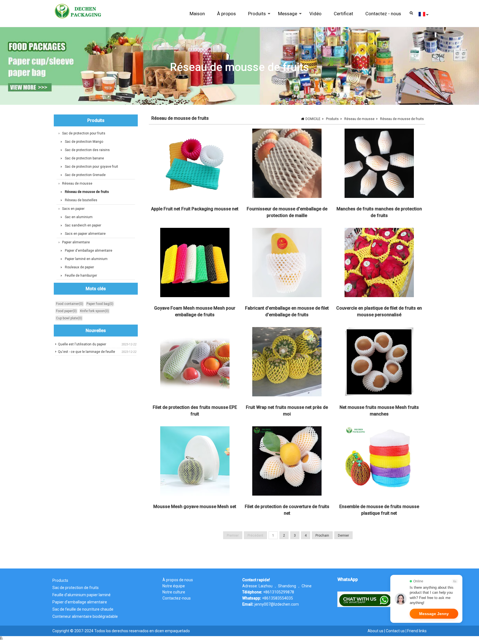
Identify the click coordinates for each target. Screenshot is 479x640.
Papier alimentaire (76, 242)
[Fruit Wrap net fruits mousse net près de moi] (287, 363)
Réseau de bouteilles (81, 200)
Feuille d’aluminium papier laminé (81, 595)
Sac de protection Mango (84, 142)
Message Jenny (434, 613)
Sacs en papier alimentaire (85, 234)
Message (284, 19)
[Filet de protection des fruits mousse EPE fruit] (195, 363)
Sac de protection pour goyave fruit (91, 167)
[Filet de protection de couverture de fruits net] (287, 462)
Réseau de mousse (359, 119)
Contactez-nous (176, 598)
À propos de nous (177, 580)
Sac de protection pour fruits (83, 133)
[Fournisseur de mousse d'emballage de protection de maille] (287, 164)
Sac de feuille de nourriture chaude (82, 609)
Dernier (343, 535)
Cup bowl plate (69, 318)
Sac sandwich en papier (83, 225)
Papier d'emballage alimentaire (88, 251)
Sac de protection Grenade (85, 175)
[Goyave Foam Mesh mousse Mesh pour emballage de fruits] (195, 263)
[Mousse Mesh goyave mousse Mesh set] (195, 462)
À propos (226, 13)
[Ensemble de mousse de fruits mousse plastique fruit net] (379, 462)
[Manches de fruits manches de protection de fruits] (379, 164)
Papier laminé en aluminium (86, 259)
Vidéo (315, 13)
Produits (254, 19)
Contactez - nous (383, 13)
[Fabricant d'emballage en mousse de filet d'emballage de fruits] (287, 263)
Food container (69, 304)
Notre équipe (173, 586)
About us (375, 631)
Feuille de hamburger (81, 275)
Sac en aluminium (79, 217)
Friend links (417, 631)
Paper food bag (99, 304)
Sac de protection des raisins (87, 150)
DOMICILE (312, 119)
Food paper (66, 311)
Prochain (322, 535)
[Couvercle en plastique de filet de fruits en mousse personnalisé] (379, 263)
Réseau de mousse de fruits (402, 119)
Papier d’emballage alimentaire (79, 602)
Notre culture (173, 592)
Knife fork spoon (94, 311)
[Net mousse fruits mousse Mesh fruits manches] (379, 363)
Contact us (395, 631)
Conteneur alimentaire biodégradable (85, 616)
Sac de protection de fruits (75, 587)
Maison (197, 13)
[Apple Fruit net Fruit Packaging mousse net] (195, 164)
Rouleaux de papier (79, 267)
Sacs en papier (73, 209)
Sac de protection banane (84, 158)
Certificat (343, 13)
